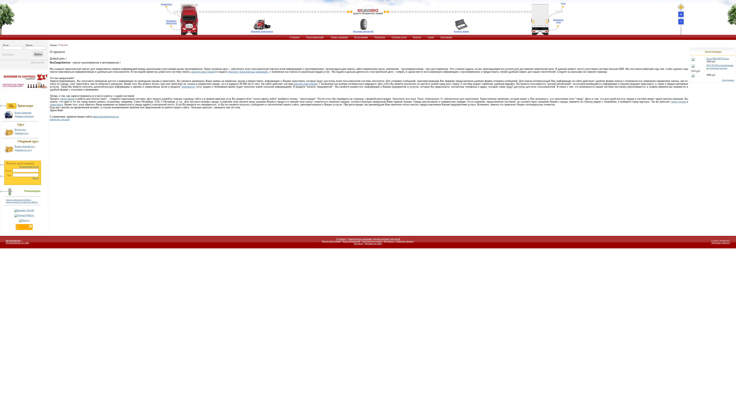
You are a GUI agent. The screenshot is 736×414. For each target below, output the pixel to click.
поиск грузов (679, 101)
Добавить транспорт (171, 22)
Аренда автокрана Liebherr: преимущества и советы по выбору (22, 201)
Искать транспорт (23, 112)
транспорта (56, 104)
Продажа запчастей (363, 31)
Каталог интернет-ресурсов (386, 239)
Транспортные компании (360, 239)
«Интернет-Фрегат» (720, 243)
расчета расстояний (202, 71)
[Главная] (681, 7)
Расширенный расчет (29, 166)
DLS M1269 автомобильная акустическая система (719, 67)
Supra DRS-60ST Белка (717, 58)
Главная (53, 45)
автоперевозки (13, 240)
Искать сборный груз (25, 146)
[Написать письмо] (681, 14)
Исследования (361, 37)
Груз (563, 3)
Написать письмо (404, 241)
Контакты (358, 243)
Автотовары (446, 37)
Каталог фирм (461, 31)
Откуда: (8, 170)
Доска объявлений (315, 37)
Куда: (9, 175)
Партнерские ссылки (372, 241)
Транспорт (166, 4)
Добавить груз (558, 21)
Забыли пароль (37, 62)
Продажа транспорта (262, 31)
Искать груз (20, 129)
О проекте (295, 37)
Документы (379, 37)
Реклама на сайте (373, 243)
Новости (417, 37)
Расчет (36, 178)
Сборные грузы (399, 37)
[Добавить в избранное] (681, 21)
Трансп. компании (339, 37)
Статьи (430, 37)
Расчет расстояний (331, 241)
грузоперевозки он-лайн (17, 243)
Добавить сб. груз (23, 150)
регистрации (67, 98)
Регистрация (8, 54)
